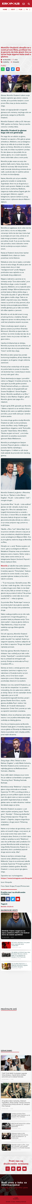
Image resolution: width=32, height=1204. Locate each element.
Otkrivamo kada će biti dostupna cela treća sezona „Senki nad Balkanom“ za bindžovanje (19, 1136)
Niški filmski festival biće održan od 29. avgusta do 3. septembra (20, 1125)
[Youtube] (18, 899)
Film (20, 9)
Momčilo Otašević (7, 906)
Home (5, 9)
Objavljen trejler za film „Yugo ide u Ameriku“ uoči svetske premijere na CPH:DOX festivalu (20, 1146)
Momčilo (4, 566)
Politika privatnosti (21, 1201)
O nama (13, 1201)
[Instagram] (3, 899)
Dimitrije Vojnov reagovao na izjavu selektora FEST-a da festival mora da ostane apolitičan (15, 933)
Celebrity (6, 62)
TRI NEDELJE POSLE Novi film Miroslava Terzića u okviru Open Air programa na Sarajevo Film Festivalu (20, 955)
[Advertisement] (16, 26)
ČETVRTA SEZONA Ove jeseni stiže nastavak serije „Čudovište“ (20, 944)
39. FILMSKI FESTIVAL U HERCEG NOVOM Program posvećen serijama (19, 965)
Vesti (13, 9)
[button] (28, 3)
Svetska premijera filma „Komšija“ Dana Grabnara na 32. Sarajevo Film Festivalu (20, 1115)
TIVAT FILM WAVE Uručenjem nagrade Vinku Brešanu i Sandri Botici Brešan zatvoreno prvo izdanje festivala (14, 1075)
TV (27, 9)
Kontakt (8, 1201)
